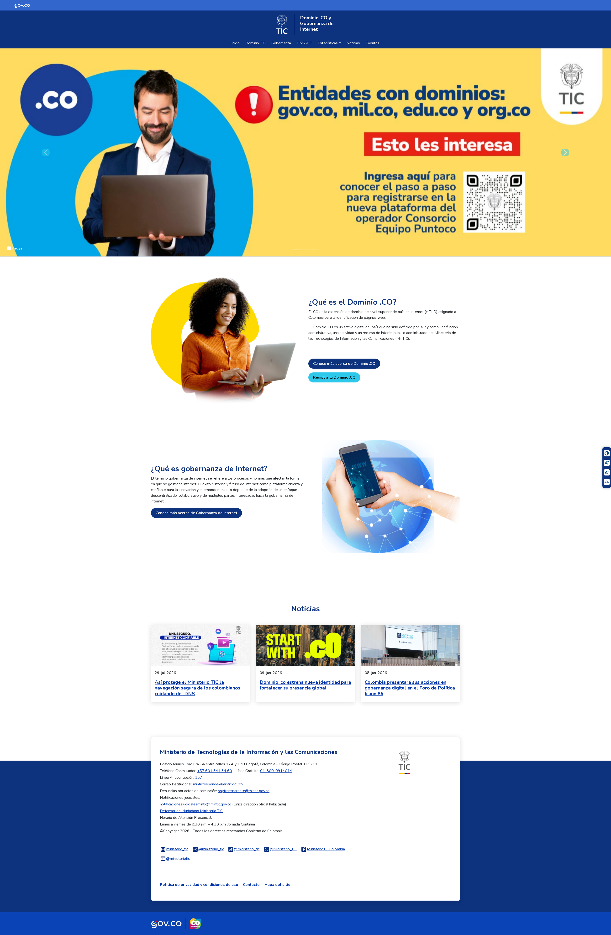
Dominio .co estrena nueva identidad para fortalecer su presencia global (305, 685)
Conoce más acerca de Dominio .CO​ (344, 363)
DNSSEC (304, 43)
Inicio (236, 43)
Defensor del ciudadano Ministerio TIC (191, 811)
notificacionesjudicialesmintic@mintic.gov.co (195, 804)
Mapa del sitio (277, 884)
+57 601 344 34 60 (214, 770)
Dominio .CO (255, 43)
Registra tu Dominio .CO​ (334, 377)
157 (198, 777)
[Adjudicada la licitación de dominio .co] (305, 152)
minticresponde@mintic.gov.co (218, 784)
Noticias (353, 43)
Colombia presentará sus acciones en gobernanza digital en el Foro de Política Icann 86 (410, 688)
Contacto (251, 884)
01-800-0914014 (276, 770)
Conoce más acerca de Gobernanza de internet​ (196, 513)
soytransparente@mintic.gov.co (243, 791)
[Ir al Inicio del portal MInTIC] (404, 762)
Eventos (372, 43)
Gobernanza (281, 43)
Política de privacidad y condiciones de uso (199, 884)
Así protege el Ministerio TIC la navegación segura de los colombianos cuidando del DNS (197, 688)
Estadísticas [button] (328, 43)
